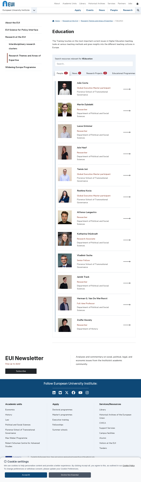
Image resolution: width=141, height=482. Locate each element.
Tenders (103, 448)
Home (57, 21)
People (114, 10)
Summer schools (59, 429)
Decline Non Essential (70, 475)
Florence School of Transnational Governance (20, 431)
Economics (10, 409)
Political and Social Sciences (18, 424)
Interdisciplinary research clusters (22, 46)
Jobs (130, 3)
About (57, 3)
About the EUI (12, 22)
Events (90, 10)
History (8, 414)
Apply (78, 10)
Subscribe (21, 371)
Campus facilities (107, 433)
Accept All (26, 475)
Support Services (107, 428)
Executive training (60, 419)
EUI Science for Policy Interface (21, 29)
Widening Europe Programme (20, 67)
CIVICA (102, 423)
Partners (122, 3)
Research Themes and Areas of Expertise (25, 58)
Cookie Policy (129, 466)
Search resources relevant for (74, 58)
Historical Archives (96, 3)
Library (82, 3)
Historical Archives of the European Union (115, 416)
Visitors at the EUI (107, 443)
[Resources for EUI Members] (136, 3)
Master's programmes (62, 414)
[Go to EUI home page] (8, 3)
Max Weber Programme (16, 438)
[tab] (62, 73)
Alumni (102, 438)
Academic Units (70, 3)
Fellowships (57, 424)
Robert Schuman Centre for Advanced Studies (22, 445)
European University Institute (16, 10)
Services (111, 3)
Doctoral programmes (62, 409)
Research (128, 10)
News (102, 10)
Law (7, 419)
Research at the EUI (15, 37)
